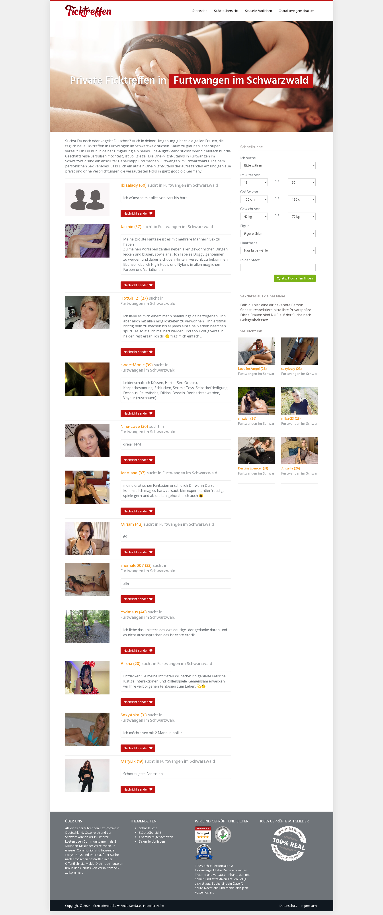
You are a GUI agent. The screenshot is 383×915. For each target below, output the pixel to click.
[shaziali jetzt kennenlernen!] (256, 401)
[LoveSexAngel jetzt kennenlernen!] (256, 351)
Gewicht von (250, 208)
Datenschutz (288, 905)
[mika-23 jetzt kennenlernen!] (299, 401)
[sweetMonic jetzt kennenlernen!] (87, 379)
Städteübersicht (226, 11)
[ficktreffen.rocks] (88, 11)
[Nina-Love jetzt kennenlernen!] (87, 440)
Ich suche (248, 157)
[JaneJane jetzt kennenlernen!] (87, 487)
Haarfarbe (249, 242)
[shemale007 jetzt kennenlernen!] (87, 579)
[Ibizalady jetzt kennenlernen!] (87, 199)
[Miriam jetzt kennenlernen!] (87, 538)
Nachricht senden (136, 213)
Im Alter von (250, 175)
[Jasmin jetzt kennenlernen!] (87, 241)
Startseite (199, 11)
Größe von (249, 191)
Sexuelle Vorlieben (258, 11)
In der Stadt (250, 260)
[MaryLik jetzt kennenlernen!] (87, 775)
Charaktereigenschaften (297, 11)
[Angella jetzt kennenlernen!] (299, 451)
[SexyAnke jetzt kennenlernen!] (87, 729)
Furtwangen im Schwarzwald (190, 185)
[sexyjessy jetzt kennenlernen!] (299, 351)
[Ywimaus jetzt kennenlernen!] (87, 626)
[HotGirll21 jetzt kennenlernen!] (87, 312)
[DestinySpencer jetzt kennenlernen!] (256, 451)
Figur (244, 225)
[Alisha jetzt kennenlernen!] (87, 677)
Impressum (309, 905)
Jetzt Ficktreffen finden (296, 278)
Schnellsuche (148, 828)
